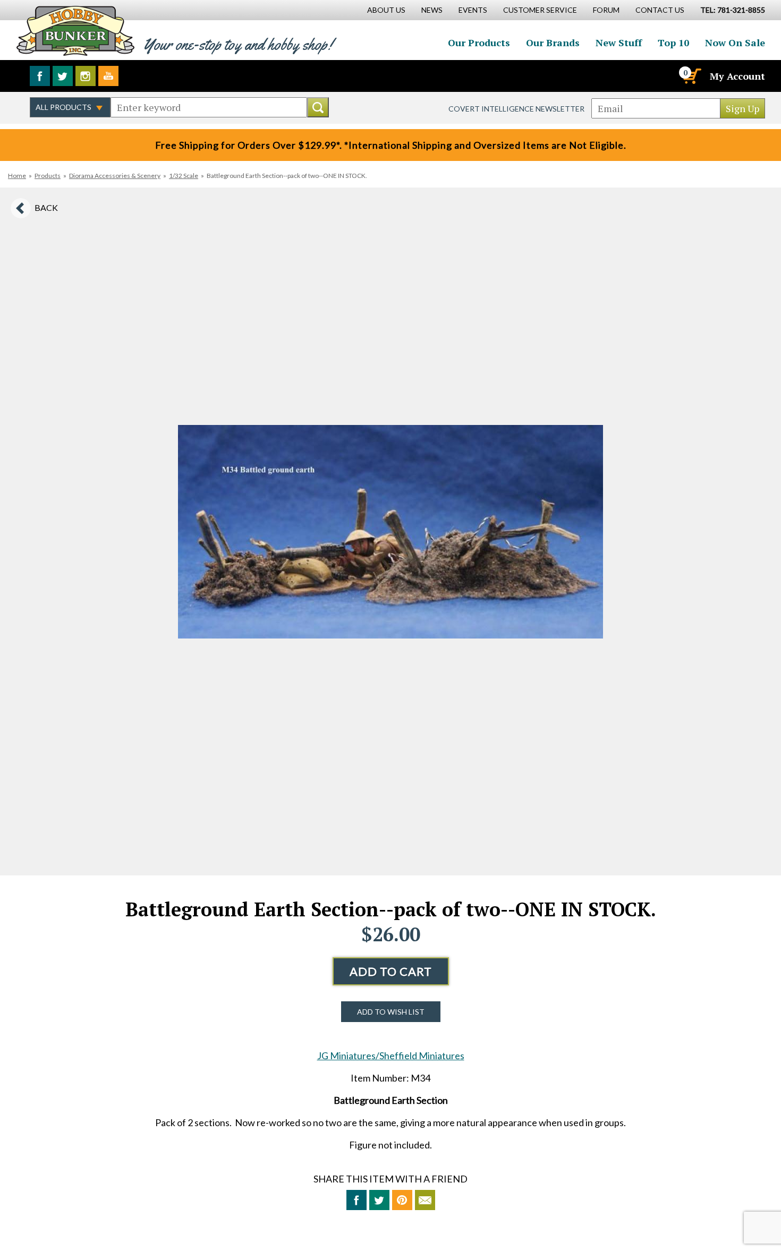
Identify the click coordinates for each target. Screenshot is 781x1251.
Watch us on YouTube (108, 76)
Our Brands (553, 42)
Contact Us (659, 9)
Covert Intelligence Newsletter (516, 108)
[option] (390, 531)
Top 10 (673, 42)
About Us (386, 9)
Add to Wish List (391, 1011)
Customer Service (540, 9)
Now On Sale (735, 42)
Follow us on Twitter (63, 76)
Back (46, 207)
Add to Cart (391, 971)
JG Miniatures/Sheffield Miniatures (390, 1055)
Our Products (479, 42)
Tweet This (379, 1200)
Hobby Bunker (75, 30)
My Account (737, 76)
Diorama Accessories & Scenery (114, 176)
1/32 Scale (183, 176)
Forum (606, 9)
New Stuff (619, 42)
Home (17, 176)
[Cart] (691, 76)
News (432, 9)
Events (473, 9)
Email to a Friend (425, 1200)
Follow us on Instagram (85, 76)
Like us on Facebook (40, 76)
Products (48, 176)
